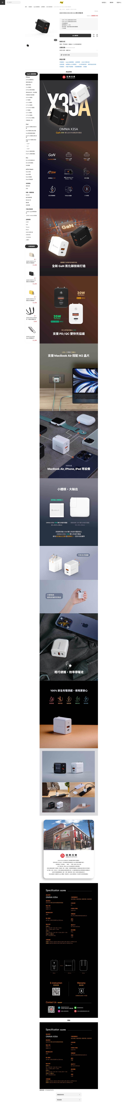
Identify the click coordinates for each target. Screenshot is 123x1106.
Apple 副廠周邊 (37, 6)
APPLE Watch (29, 169)
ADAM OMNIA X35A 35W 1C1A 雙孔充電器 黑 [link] (62, 6)
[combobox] (14, 2)
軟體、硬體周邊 (30, 192)
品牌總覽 (43, 6)
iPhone (28, 77)
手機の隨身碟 (29, 209)
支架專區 (28, 183)
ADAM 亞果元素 (49, 6)
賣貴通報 (96, 11)
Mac (27, 157)
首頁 (26, 6)
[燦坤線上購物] (61, 2)
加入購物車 (75, 35)
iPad (27, 124)
